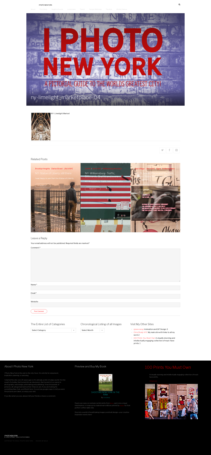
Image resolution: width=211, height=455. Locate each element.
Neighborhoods (57, 9)
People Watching (95, 9)
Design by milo (42, 441)
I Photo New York (45, 5)
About (33, 9)
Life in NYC (68, 169)
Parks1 (82, 9)
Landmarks (71, 9)
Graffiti (88, 169)
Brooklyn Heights (42, 169)
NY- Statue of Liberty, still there (53, 173)
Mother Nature (121, 9)
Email (34, 293)
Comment (35, 248)
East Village (140, 169)
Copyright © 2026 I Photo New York (18, 441)
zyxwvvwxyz (139, 329)
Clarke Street (57, 169)
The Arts (109, 9)
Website (34, 302)
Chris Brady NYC (141, 332)
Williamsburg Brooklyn (112, 169)
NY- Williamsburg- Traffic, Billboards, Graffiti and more (101, 175)
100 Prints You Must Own (144, 338)
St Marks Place (168, 169)
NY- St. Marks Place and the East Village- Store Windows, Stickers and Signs (154, 176)
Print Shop (43, 9)
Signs (158, 169)
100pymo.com (153, 381)
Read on (43, 186)
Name (34, 285)
